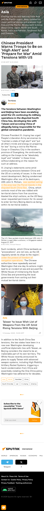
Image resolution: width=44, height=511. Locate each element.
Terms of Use (23, 476)
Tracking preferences (24, 483)
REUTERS (6, 244)
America (33, 384)
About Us (4, 476)
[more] (40, 332)
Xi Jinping (24, 384)
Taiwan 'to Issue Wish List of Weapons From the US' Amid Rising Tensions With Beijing (20, 325)
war (17, 384)
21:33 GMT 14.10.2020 (9, 62)
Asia (5, 317)
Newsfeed (18, 379)
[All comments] (3, 507)
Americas (14, 455)
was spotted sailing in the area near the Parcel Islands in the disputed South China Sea (22, 185)
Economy (33, 455)
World (10, 379)
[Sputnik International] (7, 4)
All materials (12, 103)
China (26, 379)
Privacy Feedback (8, 483)
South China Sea (7, 384)
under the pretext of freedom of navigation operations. (20, 257)
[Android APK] (8, 490)
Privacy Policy (27, 480)
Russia (23, 455)
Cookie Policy (16, 480)
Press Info (13, 476)
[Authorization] (30, 2)
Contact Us (5, 480)
